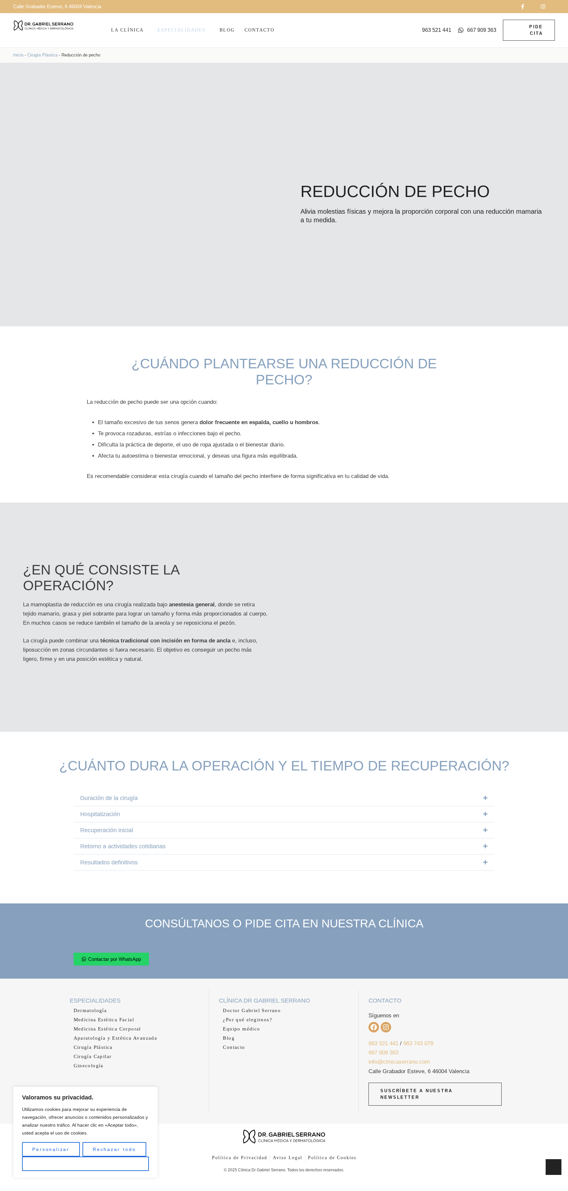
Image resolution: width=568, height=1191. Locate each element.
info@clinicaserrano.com (399, 1062)
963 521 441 (383, 1043)
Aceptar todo (85, 1163)
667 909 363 (383, 1053)
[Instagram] (386, 1027)
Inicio (18, 55)
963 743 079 (418, 1043)
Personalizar (50, 1149)
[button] (527, 6)
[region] (85, 1132)
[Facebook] (373, 1027)
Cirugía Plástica (42, 55)
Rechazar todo (114, 1149)
